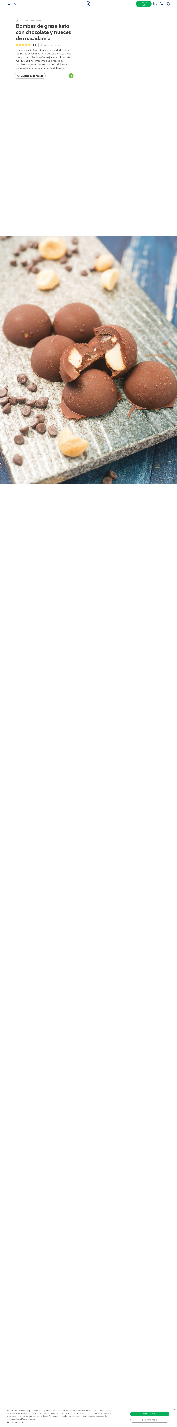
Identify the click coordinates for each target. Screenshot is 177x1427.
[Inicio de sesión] (168, 4)
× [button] (175, 1410)
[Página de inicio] (88, 3)
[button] (60, 1422)
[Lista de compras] (161, 4)
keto (43, 53)
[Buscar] (15, 4)
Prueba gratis (144, 4)
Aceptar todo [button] (149, 1414)
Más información (28, 1419)
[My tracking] (155, 4)
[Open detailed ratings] (60, 45)
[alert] (88, 1417)
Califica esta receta (32, 75)
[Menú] (9, 4)
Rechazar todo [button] (149, 1420)
